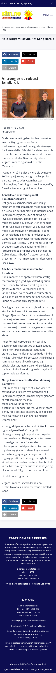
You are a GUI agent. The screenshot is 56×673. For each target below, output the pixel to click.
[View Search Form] (52, 3)
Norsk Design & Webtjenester (38, 669)
